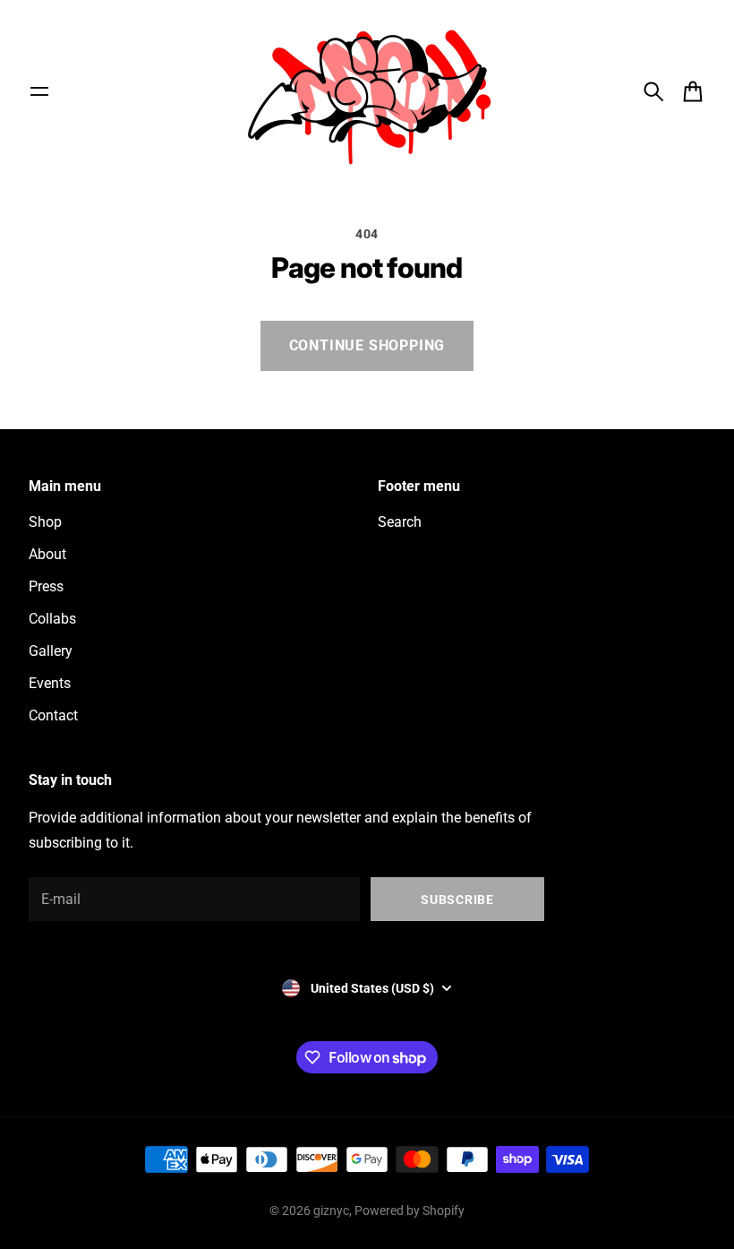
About (47, 554)
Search (400, 521)
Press (46, 586)
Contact (53, 715)
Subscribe (457, 899)
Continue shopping (367, 345)
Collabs (52, 618)
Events (50, 683)
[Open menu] (39, 91)
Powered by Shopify (409, 1210)
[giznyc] (367, 91)
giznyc (331, 1210)
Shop (45, 521)
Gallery (51, 650)
